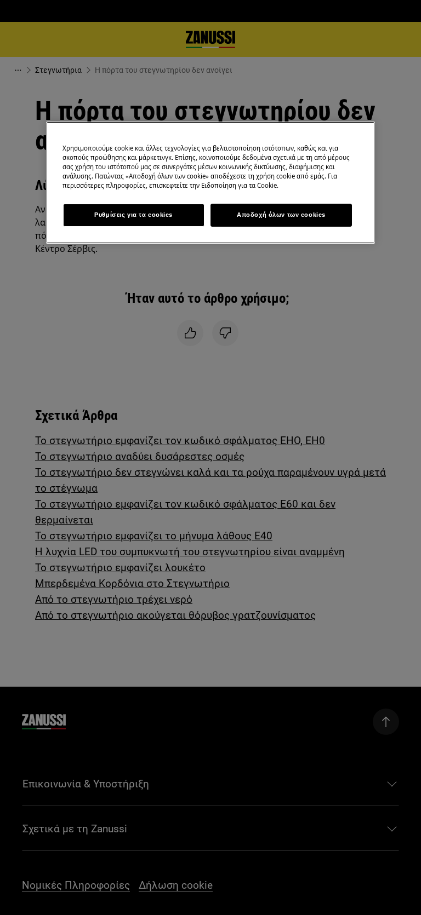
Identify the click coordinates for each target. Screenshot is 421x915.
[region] (210, 183)
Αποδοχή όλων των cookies (281, 214)
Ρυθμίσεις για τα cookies (133, 214)
